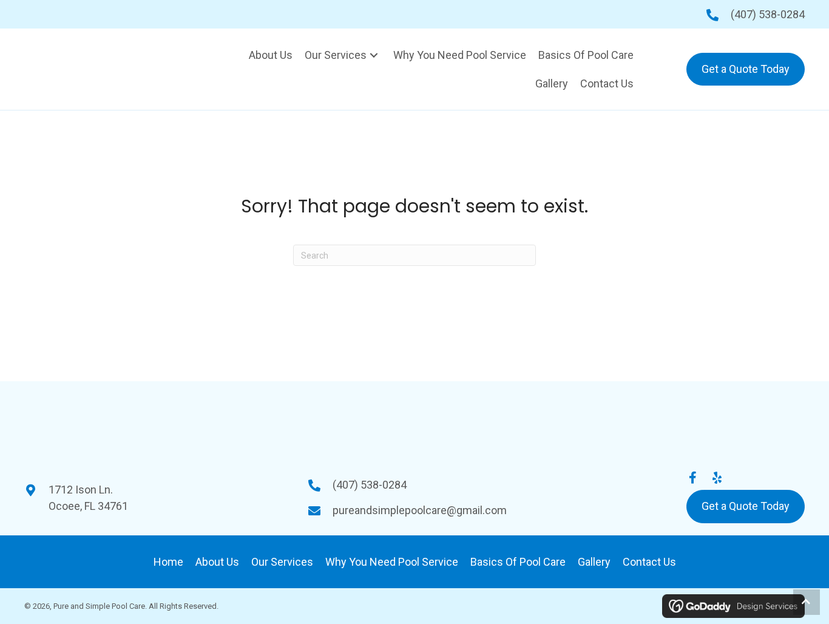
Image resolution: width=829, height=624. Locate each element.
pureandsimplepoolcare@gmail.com (420, 510)
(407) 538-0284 (768, 14)
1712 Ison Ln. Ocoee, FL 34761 (88, 497)
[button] (374, 55)
